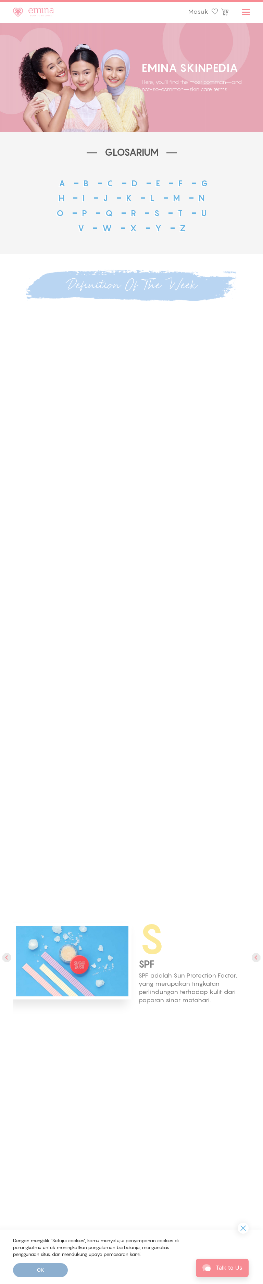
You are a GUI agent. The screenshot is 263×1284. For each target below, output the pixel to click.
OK (40, 1270)
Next (256, 957)
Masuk (198, 11)
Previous (6, 957)
